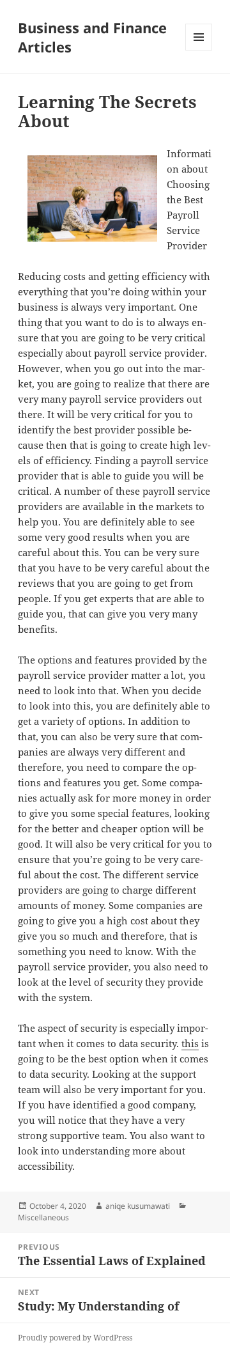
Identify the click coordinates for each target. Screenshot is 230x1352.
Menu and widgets (199, 50)
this (190, 1043)
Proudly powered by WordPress (75, 1337)
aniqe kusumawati (137, 1205)
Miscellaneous (43, 1217)
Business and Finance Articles (92, 37)
